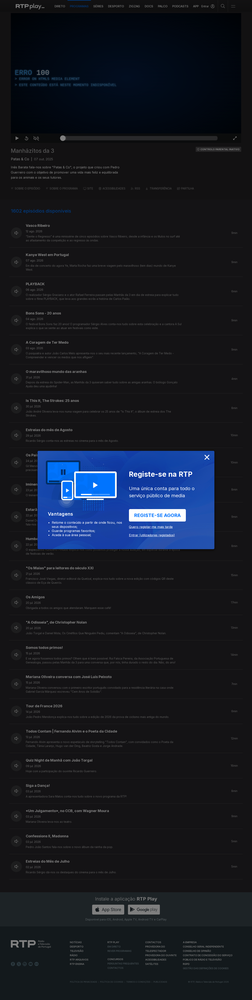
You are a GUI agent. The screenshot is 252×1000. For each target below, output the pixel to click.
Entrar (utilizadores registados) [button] (152, 535)
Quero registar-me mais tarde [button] (151, 527)
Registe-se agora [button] (157, 515)
